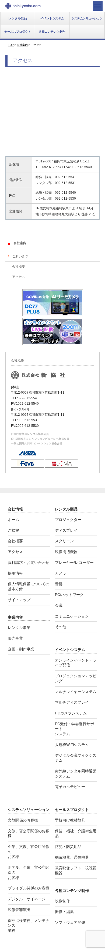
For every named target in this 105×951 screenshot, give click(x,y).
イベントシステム (52, 18)
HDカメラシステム (71, 713)
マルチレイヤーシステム (75, 692)
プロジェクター (68, 519)
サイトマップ (19, 600)
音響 (58, 584)
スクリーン (64, 541)
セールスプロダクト (17, 31)
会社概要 (18, 266)
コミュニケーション (72, 616)
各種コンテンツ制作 (52, 31)
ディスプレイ (66, 530)
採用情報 (15, 573)
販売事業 (15, 638)
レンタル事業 (19, 627)
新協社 (23, 6)
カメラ (60, 573)
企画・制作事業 (21, 649)
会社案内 (19, 243)
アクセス (18, 277)
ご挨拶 (13, 530)
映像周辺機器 (66, 552)
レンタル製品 (17, 18)
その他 (60, 627)
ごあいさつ (20, 256)
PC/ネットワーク (69, 594)
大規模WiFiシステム (72, 744)
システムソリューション (87, 18)
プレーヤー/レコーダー (74, 562)
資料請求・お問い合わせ (28, 562)
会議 (58, 605)
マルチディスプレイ (72, 702)
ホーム (13, 519)
